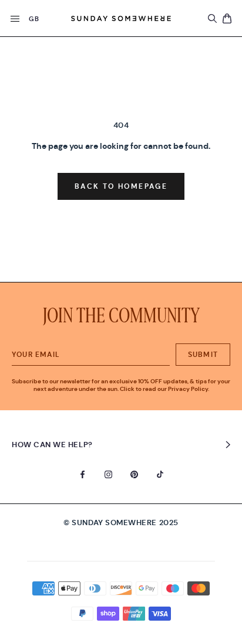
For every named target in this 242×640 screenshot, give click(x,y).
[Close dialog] (169, 277)
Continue (120, 350)
